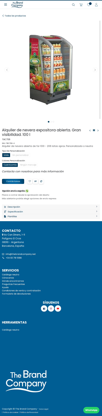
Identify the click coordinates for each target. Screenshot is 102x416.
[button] (7, 70)
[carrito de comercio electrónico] (80, 4)
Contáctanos (13, 181)
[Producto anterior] (90, 130)
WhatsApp (91, 410)
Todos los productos (15, 15)
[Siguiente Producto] (98, 130)
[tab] (51, 207)
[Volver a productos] (94, 130)
